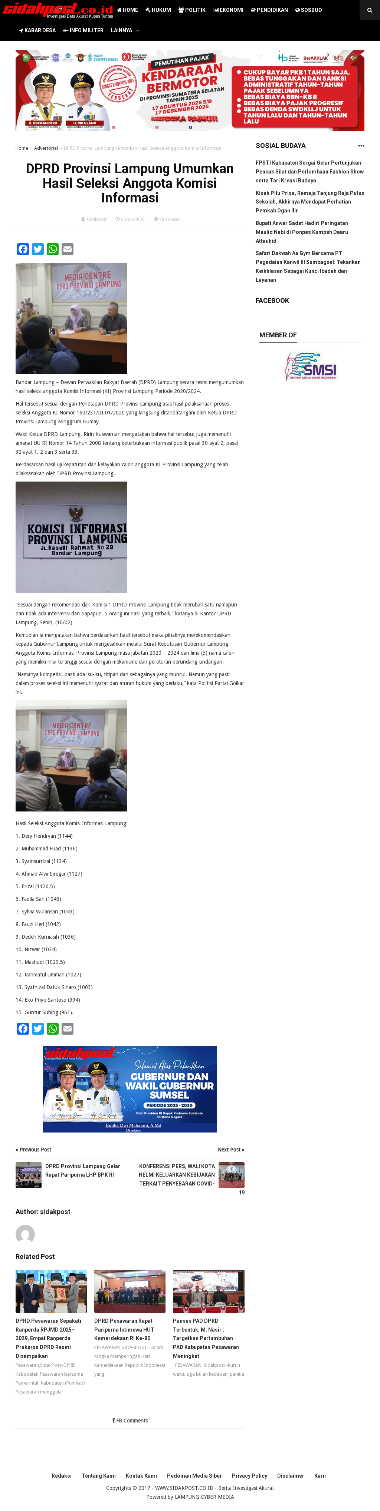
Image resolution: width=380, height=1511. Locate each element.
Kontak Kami (141, 1476)
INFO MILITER (86, 30)
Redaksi (62, 1476)
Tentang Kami (99, 1476)
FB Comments (131, 1421)
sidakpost (96, 219)
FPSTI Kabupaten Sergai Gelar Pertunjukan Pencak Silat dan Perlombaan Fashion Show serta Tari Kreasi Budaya (310, 171)
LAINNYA (121, 30)
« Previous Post (33, 1150)
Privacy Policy (249, 1476)
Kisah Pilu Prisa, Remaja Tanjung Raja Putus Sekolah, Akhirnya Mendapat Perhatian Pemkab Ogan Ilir (310, 202)
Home (22, 148)
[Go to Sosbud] (361, 146)
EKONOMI (231, 10)
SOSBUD (311, 10)
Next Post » (231, 1150)
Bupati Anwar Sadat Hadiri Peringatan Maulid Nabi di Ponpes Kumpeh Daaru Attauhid (302, 232)
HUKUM (161, 10)
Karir (320, 1476)
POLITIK (195, 10)
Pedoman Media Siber (194, 1476)
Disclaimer (290, 1476)
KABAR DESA (39, 30)
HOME (130, 10)
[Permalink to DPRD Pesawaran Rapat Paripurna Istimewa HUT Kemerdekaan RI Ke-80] (130, 1293)
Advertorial (46, 148)
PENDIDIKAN (272, 10)
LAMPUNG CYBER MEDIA (204, 1497)
